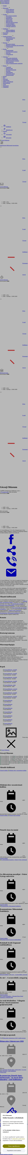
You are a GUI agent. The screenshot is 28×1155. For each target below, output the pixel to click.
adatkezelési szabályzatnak (18, 1138)
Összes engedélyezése (14, 1146)
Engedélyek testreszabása (14, 1150)
